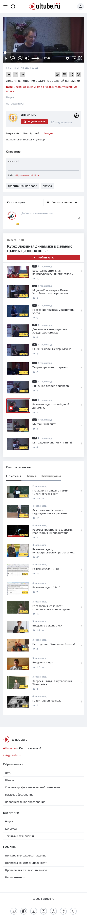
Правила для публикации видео (26, 870)
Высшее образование (19, 794)
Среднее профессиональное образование (32, 787)
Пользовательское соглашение (25, 855)
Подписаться (36, 121)
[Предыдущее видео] (15, 74)
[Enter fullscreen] (80, 58)
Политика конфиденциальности (26, 862)
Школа (9, 780)
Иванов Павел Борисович (26, 139)
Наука (10, 97)
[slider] (35, 58)
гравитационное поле (22, 185)
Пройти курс (45, 257)
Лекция (48, 133)
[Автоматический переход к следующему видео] (8, 74)
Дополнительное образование (25, 801)
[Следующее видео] (22, 74)
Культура (11, 828)
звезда (47, 185)
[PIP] (74, 58)
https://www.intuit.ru (27, 175)
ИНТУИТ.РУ (28, 114)
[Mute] (27, 58)
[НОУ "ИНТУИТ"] (76, 115)
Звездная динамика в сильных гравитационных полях (39, 248)
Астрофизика (15, 103)
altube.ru (48, 898)
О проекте (19, 739)
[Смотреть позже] (57, 74)
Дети (8, 772)
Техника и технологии (19, 836)
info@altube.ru (12, 755)
